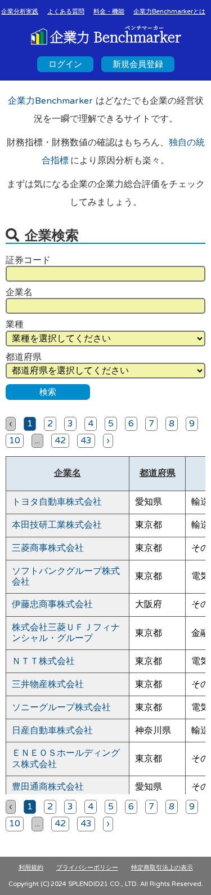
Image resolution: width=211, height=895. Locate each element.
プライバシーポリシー (87, 867)
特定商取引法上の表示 (162, 867)
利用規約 (31, 867)
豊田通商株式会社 (48, 786)
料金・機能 (108, 11)
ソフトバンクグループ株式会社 (66, 576)
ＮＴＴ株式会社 (43, 661)
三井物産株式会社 (48, 684)
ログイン (65, 64)
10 (14, 440)
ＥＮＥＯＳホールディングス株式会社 (66, 758)
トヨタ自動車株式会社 (57, 501)
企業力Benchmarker (50, 100)
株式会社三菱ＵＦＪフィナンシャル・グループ (66, 633)
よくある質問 (65, 11)
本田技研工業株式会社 (57, 525)
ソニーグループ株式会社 (61, 707)
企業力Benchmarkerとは (169, 11)
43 (86, 440)
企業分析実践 (19, 11)
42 (60, 440)
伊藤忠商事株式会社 (52, 604)
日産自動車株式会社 (52, 730)
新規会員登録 (138, 64)
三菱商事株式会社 (48, 548)
